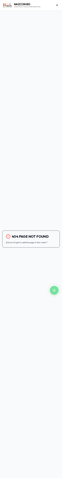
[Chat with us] (54, 290)
